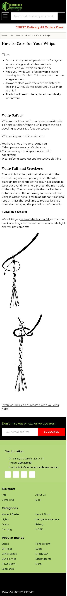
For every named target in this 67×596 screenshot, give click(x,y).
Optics (5, 524)
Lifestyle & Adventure (47, 519)
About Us (40, 494)
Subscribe (51, 431)
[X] (32, 474)
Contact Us (8, 499)
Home (4, 35)
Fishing (39, 524)
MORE (39, 529)
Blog (38, 499)
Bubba (39, 548)
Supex (5, 543)
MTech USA (41, 553)
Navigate (8, 488)
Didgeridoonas (43, 558)
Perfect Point (42, 543)
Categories (10, 508)
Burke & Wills (9, 558)
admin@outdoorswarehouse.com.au (37, 467)
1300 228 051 (24, 462)
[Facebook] (8, 474)
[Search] (61, 16)
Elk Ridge (7, 548)
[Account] (45, 6)
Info (4, 494)
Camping (7, 529)
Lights (5, 519)
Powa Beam (8, 563)
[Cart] (61, 6)
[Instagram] (16, 474)
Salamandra (8, 568)
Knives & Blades (10, 514)
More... (39, 563)
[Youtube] (24, 474)
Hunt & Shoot (42, 514)
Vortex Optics (9, 553)
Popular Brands (13, 537)
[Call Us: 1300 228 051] (53, 6)
